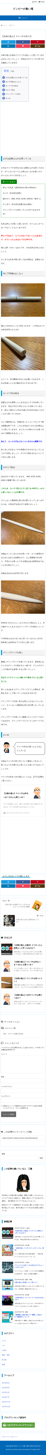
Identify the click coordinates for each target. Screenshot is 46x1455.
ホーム (5, 25)
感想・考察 (6, 1355)
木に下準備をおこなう (13, 82)
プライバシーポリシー (9, 1437)
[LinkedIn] (8, 46)
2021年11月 (6, 1402)
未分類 (4, 1360)
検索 (3, 1154)
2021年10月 (6, 1406)
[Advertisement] (23, 127)
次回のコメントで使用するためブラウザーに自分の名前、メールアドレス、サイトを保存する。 (23, 1107)
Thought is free (35, 1449)
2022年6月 (6, 1383)
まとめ (8, 98)
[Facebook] (23, 42)
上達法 (4, 1350)
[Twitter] (8, 42)
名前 (2, 1077)
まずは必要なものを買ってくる (16, 77)
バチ (13, 25)
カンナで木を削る (12, 86)
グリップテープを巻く (13, 94)
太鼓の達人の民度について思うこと (26, 1282)
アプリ (4, 1341)
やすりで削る (10, 90)
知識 (3, 1364)
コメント (4, 1054)
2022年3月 (6, 1392)
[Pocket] (23, 46)
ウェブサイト (5, 1096)
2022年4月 (6, 1388)
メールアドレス (6, 1086)
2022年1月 (5, 1397)
